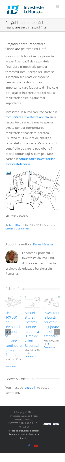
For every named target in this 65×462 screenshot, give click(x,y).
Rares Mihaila (15, 225)
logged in (30, 387)
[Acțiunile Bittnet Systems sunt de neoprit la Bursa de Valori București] (32, 298)
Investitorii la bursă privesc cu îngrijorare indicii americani (51, 324)
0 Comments (22, 228)
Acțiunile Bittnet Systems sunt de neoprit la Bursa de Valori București (32, 329)
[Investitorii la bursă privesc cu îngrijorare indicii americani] (52, 298)
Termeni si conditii (18, 434)
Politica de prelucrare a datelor (23, 430)
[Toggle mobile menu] (58, 6)
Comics (9, 228)
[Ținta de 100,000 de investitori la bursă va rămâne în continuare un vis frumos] (13, 298)
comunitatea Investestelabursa (27, 117)
